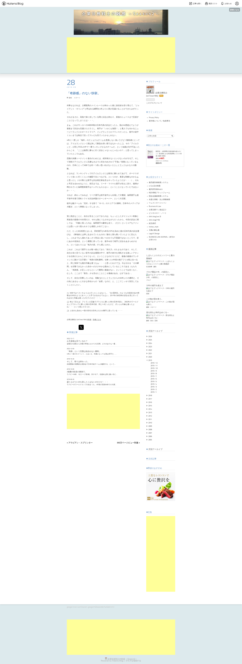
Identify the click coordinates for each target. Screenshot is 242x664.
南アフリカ (123, 260)
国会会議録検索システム (158, 196)
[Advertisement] (121, 55)
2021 (150, 353)
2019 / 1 (154, 392)
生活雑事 (149, 267)
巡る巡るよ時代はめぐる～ (157, 313)
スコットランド (118, 165)
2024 (150, 343)
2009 (150, 426)
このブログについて (154, 103)
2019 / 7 (154, 376)
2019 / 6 (154, 379)
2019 (150, 360)
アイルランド (76, 144)
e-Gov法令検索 (154, 186)
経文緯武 (152, 223)
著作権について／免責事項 (159, 121)
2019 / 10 (154, 368)
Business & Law (155, 206)
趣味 (70, 98)
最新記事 (152, 249)
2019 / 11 (154, 366)
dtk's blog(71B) (154, 220)
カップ (69, 304)
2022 (150, 350)
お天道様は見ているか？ (77, 341)
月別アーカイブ (155, 331)
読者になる (234, 10)
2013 (150, 412)
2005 (150, 440)
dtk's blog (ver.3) (155, 216)
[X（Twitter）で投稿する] (81, 327)
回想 (147, 294)
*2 (119, 263)
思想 (156, 321)
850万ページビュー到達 (128, 443)
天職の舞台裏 (154, 230)
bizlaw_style (153, 227)
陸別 (130, 293)
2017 (150, 399)
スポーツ (77, 98)
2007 (150, 433)
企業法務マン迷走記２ (158, 210)
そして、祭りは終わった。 (78, 362)
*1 (123, 144)
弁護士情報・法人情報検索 (159, 199)
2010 (150, 423)
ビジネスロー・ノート (158, 213)
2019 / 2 (154, 389)
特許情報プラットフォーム (159, 193)
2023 (150, 347)
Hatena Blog (117, 660)
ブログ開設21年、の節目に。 (158, 272)
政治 (152, 321)
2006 (150, 436)
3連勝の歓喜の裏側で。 (77, 372)
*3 (100, 278)
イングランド (102, 132)
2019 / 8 (154, 374)
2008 (150, 430)
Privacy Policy (154, 117)
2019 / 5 (154, 381)
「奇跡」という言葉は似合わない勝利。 (84, 351)
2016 (150, 402)
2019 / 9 (154, 371)
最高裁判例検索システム (158, 182)
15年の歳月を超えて (154, 286)
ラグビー (122, 140)
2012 (150, 416)
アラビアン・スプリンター (80, 443)
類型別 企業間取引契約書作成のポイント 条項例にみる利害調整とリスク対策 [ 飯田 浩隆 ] (169, 154)
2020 (150, 357)
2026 (150, 336)
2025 (150, 340)
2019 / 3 (154, 387)
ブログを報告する (133, 660)
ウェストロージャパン (158, 203)
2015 (150, 406)
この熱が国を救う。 (154, 299)
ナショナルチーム (96, 140)
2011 (150, 419)
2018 (150, 395)
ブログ (148, 280)
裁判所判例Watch (156, 189)
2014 (150, 409)
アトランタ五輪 (88, 302)
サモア (130, 159)
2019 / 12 (154, 363)
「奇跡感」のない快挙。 (83, 93)
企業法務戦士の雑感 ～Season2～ (121, 14)
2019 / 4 (154, 384)
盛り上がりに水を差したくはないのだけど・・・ (87, 382)
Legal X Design (154, 233)
